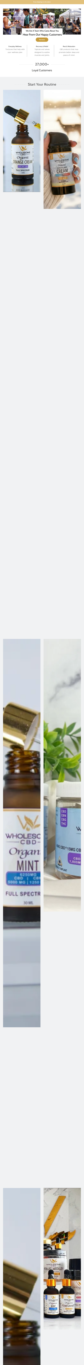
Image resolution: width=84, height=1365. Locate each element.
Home (7, 7)
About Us (8, 12)
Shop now (22, 365)
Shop (14, 7)
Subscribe (20, 12)
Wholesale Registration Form (15, 16)
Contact (22, 7)
